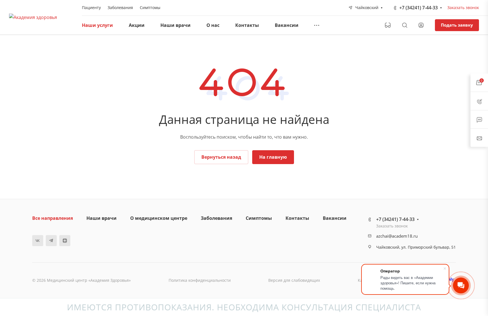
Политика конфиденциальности (200, 280)
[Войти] (421, 25)
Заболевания (216, 218)
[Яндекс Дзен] (64, 240)
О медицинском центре (158, 218)
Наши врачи (101, 218)
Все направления (52, 218)
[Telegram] (51, 240)
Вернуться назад (221, 157)
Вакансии (335, 218)
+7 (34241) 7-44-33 (418, 8)
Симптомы (259, 218)
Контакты (297, 218)
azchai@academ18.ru (397, 236)
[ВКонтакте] (37, 240)
